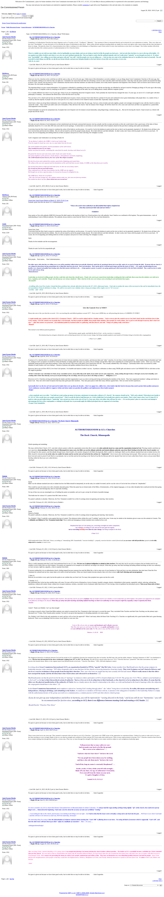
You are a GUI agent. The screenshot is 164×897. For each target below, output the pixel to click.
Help (12, 23)
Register (23, 23)
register (24, 14)
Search (15, 23)
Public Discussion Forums (13, 27)
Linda (4, 224)
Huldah (4, 476)
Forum (8, 23)
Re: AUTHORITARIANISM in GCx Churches (45, 37)
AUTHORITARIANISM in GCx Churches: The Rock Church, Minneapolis (53, 421)
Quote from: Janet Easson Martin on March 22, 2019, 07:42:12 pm (48, 200)
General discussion (26, 27)
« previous (155, 30)
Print (160, 32)
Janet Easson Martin (9, 37)
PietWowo (5, 73)
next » (160, 30)
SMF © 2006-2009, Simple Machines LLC (91, 893)
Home (4, 23)
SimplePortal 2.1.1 (82, 894)
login (18, 14)
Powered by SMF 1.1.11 (67, 893)
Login (19, 23)
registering (86, 5)
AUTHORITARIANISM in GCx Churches (44, 27)
